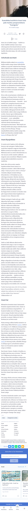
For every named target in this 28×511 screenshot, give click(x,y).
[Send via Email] (22, 446)
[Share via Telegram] (19, 446)
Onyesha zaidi (21, 466)
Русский (16, 435)
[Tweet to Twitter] (12, 446)
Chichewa (16, 431)
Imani (3, 417)
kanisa (3, 135)
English (15, 423)
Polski (2, 433)
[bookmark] (4, 34)
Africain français (4, 429)
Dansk (2, 423)
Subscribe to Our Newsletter (14, 451)
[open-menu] (24, 508)
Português (16, 433)
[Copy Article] (23, 34)
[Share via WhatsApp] (16, 446)
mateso (19, 324)
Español (16, 425)
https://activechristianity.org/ (18, 441)
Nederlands (3, 431)
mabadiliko (20, 62)
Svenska (3, 437)
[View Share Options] (20, 34)
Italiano (15, 429)
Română (3, 435)
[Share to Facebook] (9, 446)
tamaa (3, 341)
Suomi (2, 427)
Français (16, 427)
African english (4, 425)
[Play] (12, 38)
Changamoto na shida (12, 417)
